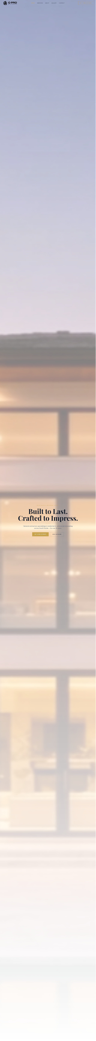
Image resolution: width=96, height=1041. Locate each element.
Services (40, 3)
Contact (62, 3)
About (47, 3)
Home (33, 3)
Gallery (54, 3)
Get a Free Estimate (86, 3)
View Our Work (56, 534)
